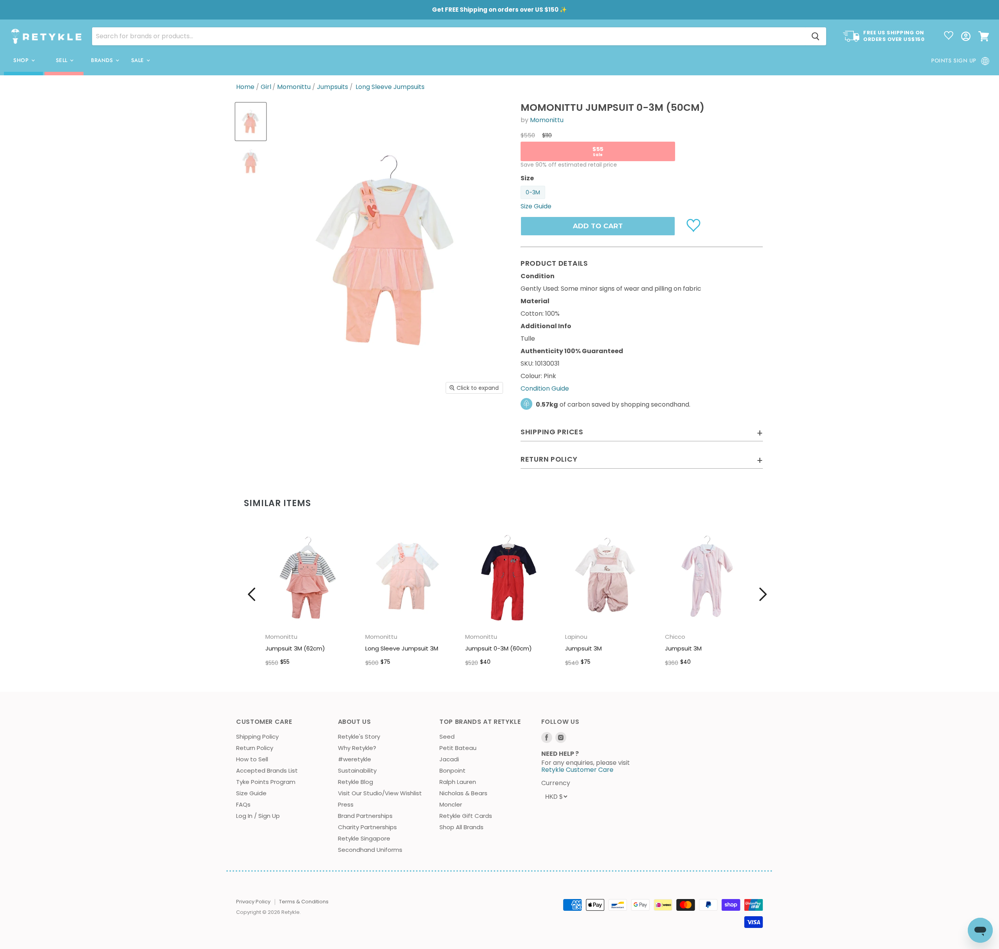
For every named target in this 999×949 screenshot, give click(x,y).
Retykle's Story (359, 736)
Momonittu (294, 87)
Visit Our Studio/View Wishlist (380, 793)
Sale (138, 60)
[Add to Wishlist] (694, 225)
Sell (62, 60)
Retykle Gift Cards (465, 816)
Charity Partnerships (367, 827)
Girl (266, 87)
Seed (447, 736)
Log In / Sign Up (258, 816)
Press (346, 804)
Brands (103, 60)
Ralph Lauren (457, 782)
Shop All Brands (461, 827)
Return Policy (254, 748)
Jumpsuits (332, 87)
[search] (448, 36)
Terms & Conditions (304, 901)
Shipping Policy (257, 736)
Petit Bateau (457, 748)
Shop (21, 60)
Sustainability (357, 770)
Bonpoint (452, 770)
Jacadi (449, 759)
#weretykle (354, 759)
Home (245, 87)
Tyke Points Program (265, 782)
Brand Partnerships (365, 816)
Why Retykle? (357, 748)
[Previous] (252, 594)
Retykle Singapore (364, 838)
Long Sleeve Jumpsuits (390, 87)
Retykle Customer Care (577, 769)
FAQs (243, 804)
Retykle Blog (355, 782)
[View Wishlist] (948, 36)
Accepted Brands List (267, 770)
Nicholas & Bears (463, 793)
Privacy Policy (253, 901)
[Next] (763, 594)
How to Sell (252, 759)
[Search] (815, 36)
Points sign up (953, 60)
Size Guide (251, 793)
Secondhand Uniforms (370, 850)
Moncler (450, 804)
